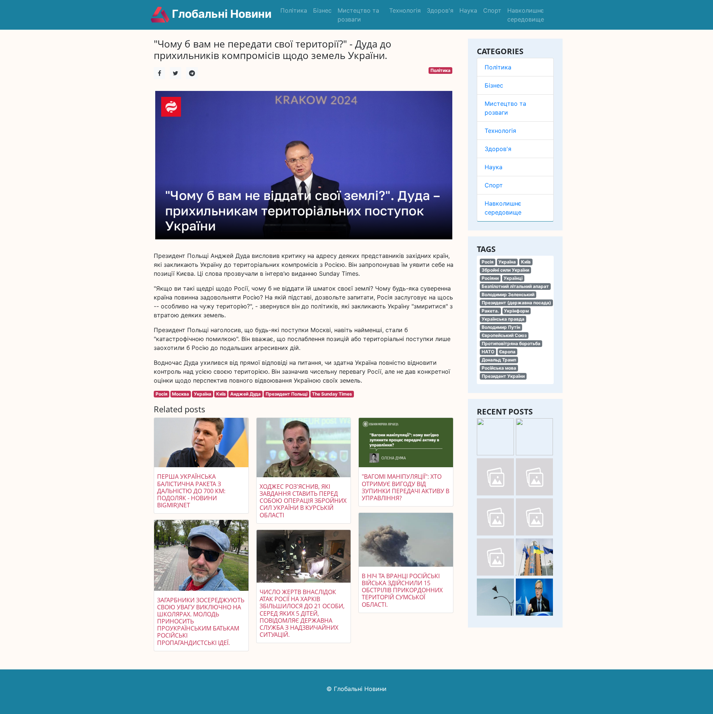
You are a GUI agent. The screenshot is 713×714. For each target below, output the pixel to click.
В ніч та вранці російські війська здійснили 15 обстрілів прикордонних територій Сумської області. (402, 590)
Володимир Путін (501, 327)
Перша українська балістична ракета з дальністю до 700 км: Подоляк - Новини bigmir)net (191, 490)
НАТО (488, 351)
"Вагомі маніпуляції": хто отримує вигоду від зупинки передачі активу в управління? (405, 487)
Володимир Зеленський (508, 294)
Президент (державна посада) (516, 302)
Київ (526, 262)
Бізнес (322, 10)
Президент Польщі (286, 394)
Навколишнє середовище (525, 15)
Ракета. (490, 311)
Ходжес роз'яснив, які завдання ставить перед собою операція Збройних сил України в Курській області (303, 500)
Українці (513, 278)
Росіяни (490, 278)
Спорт (492, 10)
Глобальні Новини (220, 13)
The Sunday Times (332, 394)
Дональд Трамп (499, 360)
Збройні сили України (505, 270)
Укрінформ (516, 311)
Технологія (405, 10)
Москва (180, 394)
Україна (507, 262)
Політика (293, 10)
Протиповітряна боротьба (511, 343)
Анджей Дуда (245, 394)
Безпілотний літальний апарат (515, 286)
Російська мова (499, 368)
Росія (488, 262)
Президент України (503, 376)
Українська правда (503, 319)
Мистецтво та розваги (358, 15)
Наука (468, 10)
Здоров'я (440, 10)
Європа (507, 351)
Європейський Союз (504, 335)
